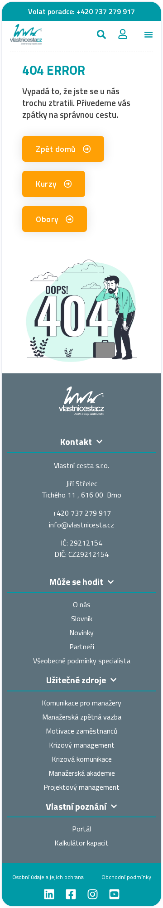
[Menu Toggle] (148, 34)
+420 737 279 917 (106, 11)
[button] (101, 34)
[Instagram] (92, 894)
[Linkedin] (49, 894)
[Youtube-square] (114, 894)
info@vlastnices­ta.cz (81, 524)
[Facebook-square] (71, 894)
